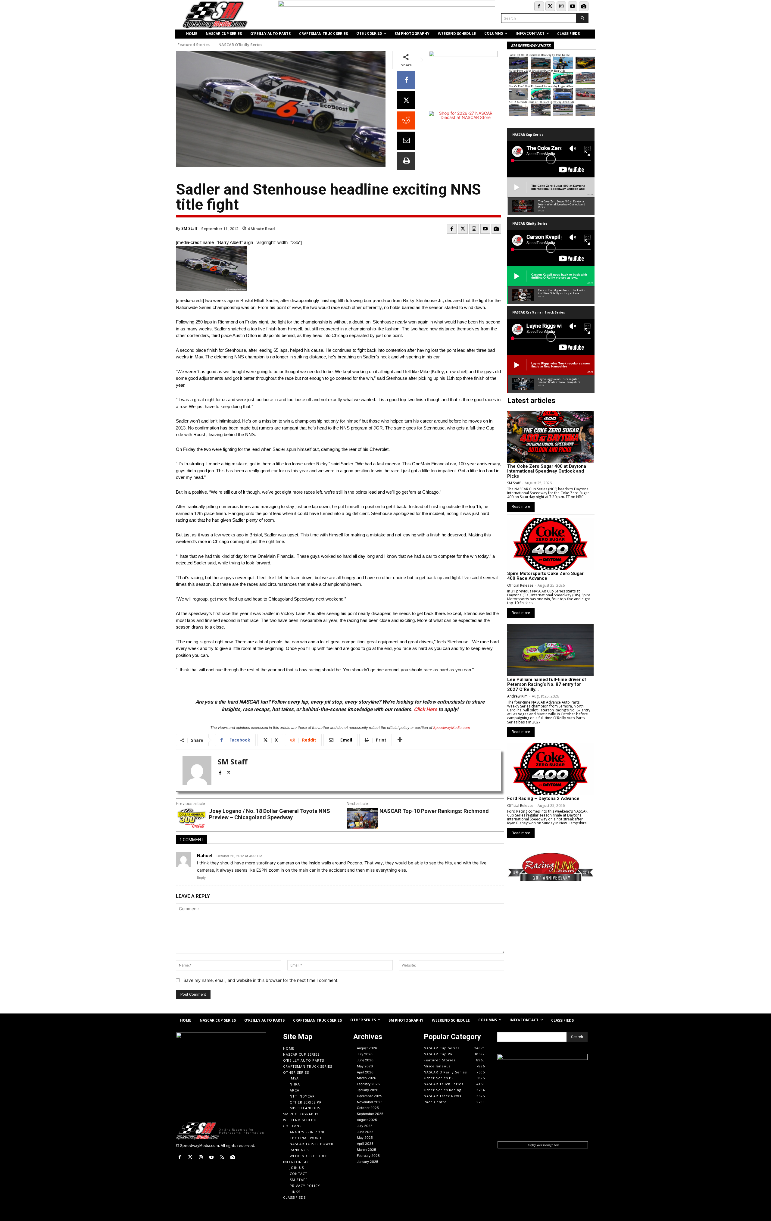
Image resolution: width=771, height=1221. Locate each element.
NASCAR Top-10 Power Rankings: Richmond (434, 811)
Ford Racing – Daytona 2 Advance (543, 798)
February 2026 (368, 1084)
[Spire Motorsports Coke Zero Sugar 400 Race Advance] (550, 544)
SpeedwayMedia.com (451, 727)
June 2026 (365, 1060)
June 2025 (365, 1132)
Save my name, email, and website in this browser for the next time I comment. (261, 980)
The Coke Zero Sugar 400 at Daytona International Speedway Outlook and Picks (546, 471)
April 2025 (365, 1143)
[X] (406, 100)
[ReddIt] (406, 120)
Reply (201, 878)
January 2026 (367, 1090)
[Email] (406, 141)
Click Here (425, 709)
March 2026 (366, 1078)
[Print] (406, 161)
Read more (521, 506)
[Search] (582, 18)
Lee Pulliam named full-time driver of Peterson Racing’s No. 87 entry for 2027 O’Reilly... (546, 684)
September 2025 (370, 1114)
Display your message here (542, 1145)
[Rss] (222, 1157)
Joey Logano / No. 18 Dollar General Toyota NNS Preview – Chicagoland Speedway (269, 814)
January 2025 (367, 1162)
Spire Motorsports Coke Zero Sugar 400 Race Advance (545, 576)
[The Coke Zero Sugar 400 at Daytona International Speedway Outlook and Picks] (550, 437)
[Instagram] (561, 6)
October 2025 (368, 1108)
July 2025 (365, 1126)
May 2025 (365, 1137)
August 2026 (367, 1048)
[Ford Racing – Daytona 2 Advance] (550, 769)
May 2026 (365, 1066)
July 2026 (365, 1054)
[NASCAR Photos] (583, 6)
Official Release (520, 585)
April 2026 (365, 1072)
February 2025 (368, 1156)
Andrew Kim (517, 696)
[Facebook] (539, 6)
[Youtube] (572, 6)
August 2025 (367, 1120)
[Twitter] (550, 6)
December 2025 (369, 1096)
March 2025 (366, 1150)
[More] (400, 740)
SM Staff (189, 228)
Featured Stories (193, 44)
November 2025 (369, 1102)
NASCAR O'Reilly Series (240, 44)
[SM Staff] (197, 770)
